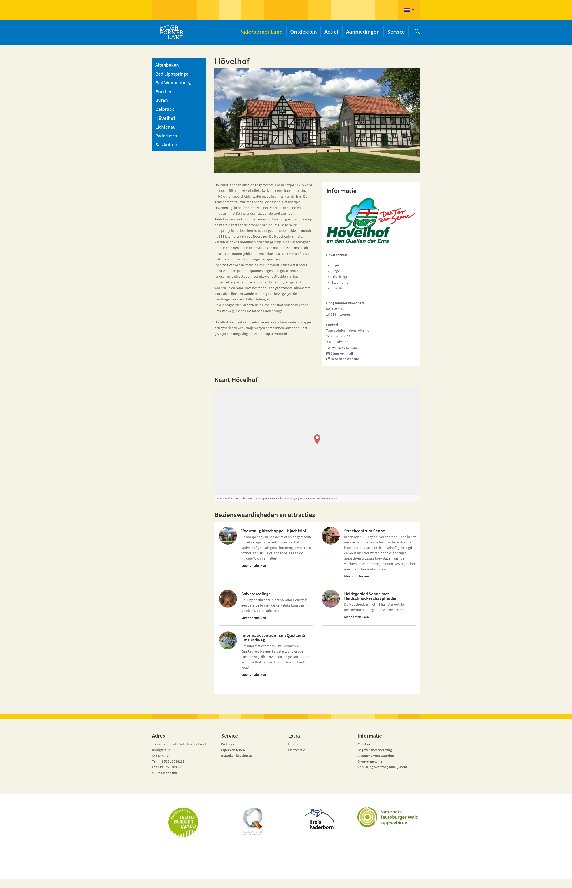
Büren (161, 100)
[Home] (171, 32)
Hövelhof (165, 118)
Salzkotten (166, 144)
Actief (331, 31)
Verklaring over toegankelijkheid (382, 767)
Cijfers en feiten (233, 750)
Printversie (296, 750)
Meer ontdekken (253, 565)
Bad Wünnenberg (173, 82)
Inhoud (293, 744)
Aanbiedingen (363, 31)
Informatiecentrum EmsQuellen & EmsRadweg (273, 637)
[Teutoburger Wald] (183, 822)
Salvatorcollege (256, 594)
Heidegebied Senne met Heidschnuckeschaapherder (370, 596)
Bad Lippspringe (171, 74)
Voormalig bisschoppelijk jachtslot (273, 531)
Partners (227, 744)
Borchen (164, 91)
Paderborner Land (261, 31)
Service (396, 31)
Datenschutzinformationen (322, 498)
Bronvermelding (370, 761)
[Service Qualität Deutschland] (252, 821)
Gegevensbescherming (375, 750)
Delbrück (164, 109)
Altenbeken (167, 65)
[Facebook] (380, 882)
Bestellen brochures (236, 755)
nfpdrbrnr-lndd (254, 879)
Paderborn (166, 136)
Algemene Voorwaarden (376, 755)
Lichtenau (165, 127)
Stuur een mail (342, 353)
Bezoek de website (345, 359)
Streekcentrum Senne (364, 531)
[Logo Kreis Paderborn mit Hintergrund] (319, 818)
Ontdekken (303, 31)
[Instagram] (388, 882)
